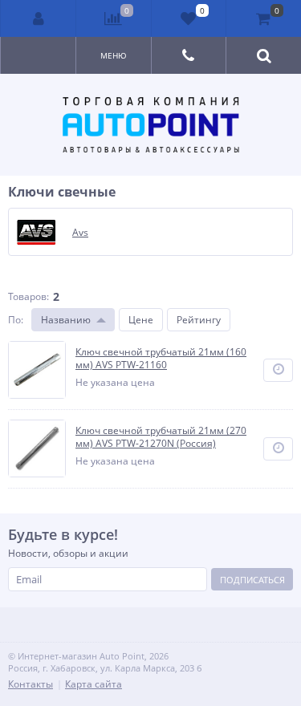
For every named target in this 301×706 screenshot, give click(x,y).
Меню (113, 55)
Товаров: (28, 296)
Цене (140, 320)
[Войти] (38, 18)
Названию (66, 320)
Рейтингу (199, 320)
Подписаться (252, 580)
